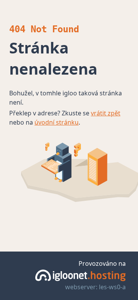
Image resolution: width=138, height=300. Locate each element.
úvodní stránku (56, 122)
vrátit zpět (105, 113)
